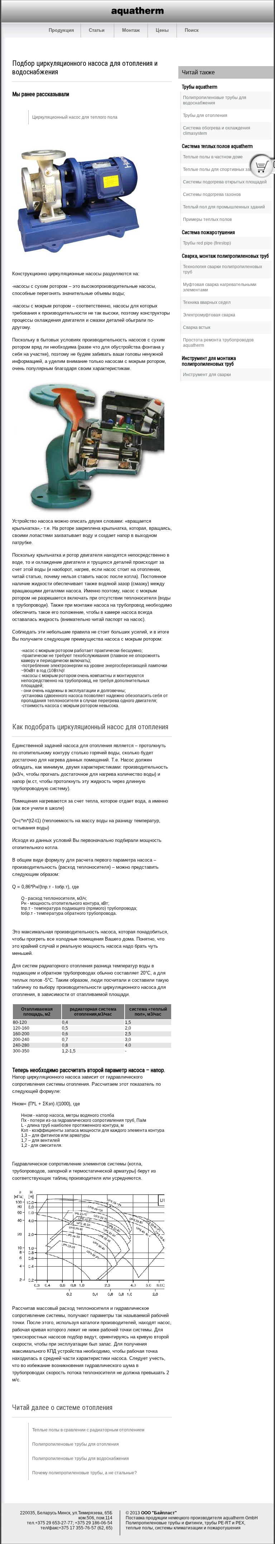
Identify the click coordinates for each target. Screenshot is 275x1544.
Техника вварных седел (207, 302)
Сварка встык (196, 327)
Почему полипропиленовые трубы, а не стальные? (84, 1472)
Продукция (61, 30)
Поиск (191, 30)
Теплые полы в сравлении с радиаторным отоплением (88, 1429)
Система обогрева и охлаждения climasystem (216, 130)
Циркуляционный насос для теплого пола (74, 117)
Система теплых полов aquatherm (217, 146)
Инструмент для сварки (207, 374)
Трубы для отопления (205, 115)
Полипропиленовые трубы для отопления (75, 1444)
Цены (162, 30)
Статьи (97, 30)
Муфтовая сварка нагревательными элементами (219, 287)
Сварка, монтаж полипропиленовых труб (225, 256)
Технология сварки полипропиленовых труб (222, 269)
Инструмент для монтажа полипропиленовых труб (209, 361)
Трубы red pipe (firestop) (207, 243)
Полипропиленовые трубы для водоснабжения (80, 1458)
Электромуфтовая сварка (209, 314)
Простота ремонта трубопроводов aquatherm (218, 342)
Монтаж (131, 30)
